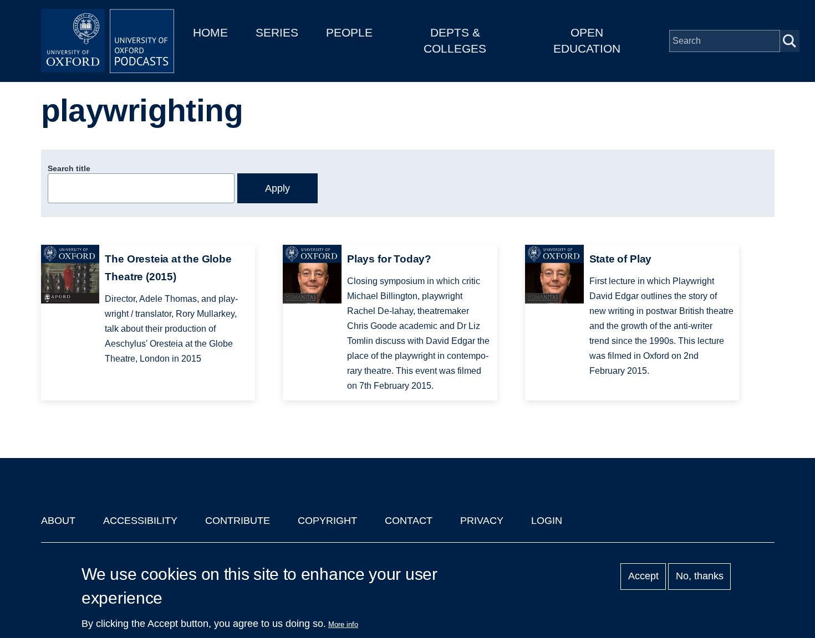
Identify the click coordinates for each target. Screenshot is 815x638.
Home (210, 32)
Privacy (481, 520)
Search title (69, 168)
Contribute (237, 520)
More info (343, 624)
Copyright (327, 520)
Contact (408, 520)
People (349, 32)
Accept (643, 576)
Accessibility (140, 520)
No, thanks (700, 576)
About (58, 520)
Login (546, 520)
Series (277, 32)
